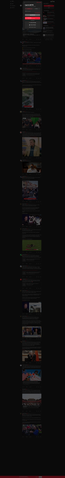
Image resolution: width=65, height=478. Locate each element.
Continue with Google (33, 22)
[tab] (28, 8)
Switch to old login (39, 2)
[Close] (24, 2)
